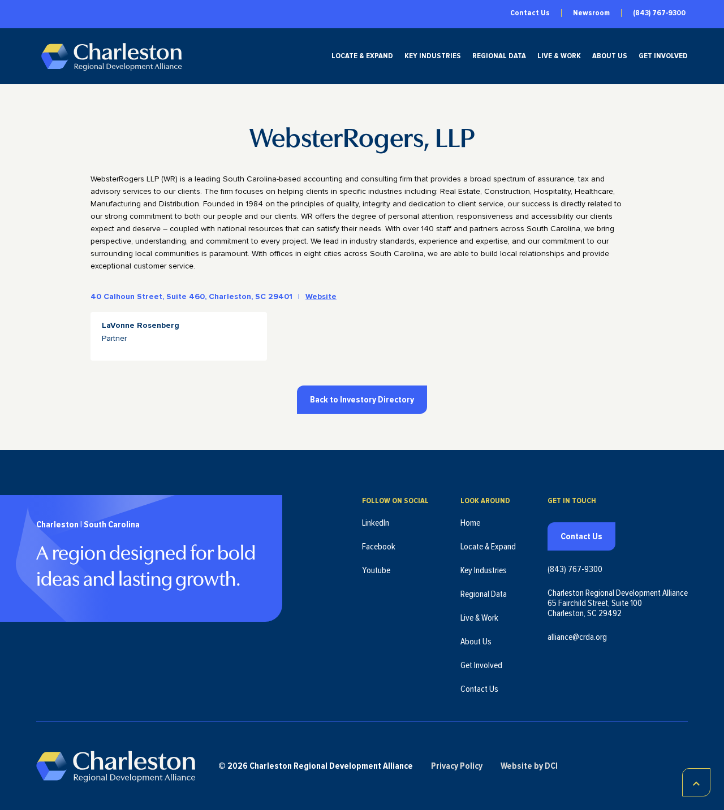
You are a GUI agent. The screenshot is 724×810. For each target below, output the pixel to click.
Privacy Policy (456, 765)
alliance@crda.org (577, 637)
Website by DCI (529, 765)
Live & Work (559, 56)
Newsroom (591, 13)
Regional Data (499, 56)
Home (470, 522)
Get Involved (663, 56)
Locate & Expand (362, 56)
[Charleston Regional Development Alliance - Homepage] (111, 56)
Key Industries (432, 56)
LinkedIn (375, 522)
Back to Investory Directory (362, 399)
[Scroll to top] (696, 782)
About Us (609, 56)
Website (321, 297)
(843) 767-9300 (659, 13)
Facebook (378, 546)
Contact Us (530, 13)
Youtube (376, 570)
